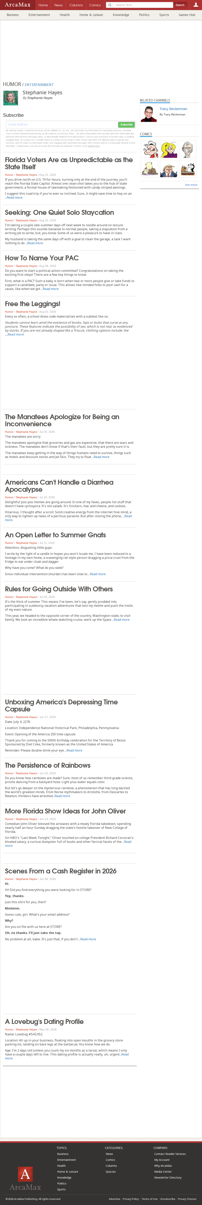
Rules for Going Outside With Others (59, 588)
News (109, 1154)
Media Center (163, 1171)
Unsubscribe (167, 1199)
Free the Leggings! (32, 303)
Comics (110, 1160)
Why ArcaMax (163, 1166)
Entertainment (39, 15)
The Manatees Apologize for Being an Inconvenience (62, 419)
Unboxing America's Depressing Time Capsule (61, 704)
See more (191, 185)
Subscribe (126, 124)
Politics (144, 15)
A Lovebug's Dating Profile (44, 1021)
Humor (9, 174)
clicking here (94, 146)
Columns (111, 1166)
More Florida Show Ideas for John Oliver (65, 810)
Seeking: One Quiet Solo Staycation (59, 212)
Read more (14, 197)
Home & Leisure (91, 15)
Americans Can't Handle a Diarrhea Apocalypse (59, 485)
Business (13, 15)
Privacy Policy (131, 1199)
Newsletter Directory (167, 1177)
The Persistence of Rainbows (47, 764)
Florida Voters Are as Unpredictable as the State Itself (69, 162)
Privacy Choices (187, 1199)
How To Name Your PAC (42, 257)
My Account (162, 1160)
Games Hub (187, 15)
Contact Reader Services (170, 1154)
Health (65, 15)
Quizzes (111, 1171)
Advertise (114, 1199)
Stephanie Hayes (26, 174)
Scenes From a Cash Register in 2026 (60, 870)
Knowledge (121, 15)
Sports (164, 15)
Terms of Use (149, 1199)
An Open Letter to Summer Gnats (55, 534)
